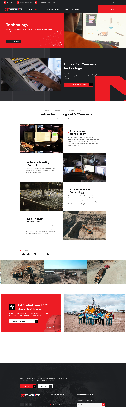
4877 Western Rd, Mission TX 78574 (60, 398)
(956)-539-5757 (55, 401)
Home (9, 41)
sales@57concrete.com (58, 404)
